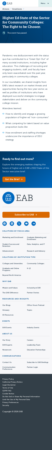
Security (5, 405)
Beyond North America (11, 275)
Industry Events (33, 327)
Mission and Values (10, 288)
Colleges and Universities (12, 263)
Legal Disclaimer (9, 385)
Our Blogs (6, 305)
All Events (5, 9)
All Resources (8, 315)
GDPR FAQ (6, 391)
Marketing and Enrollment (12, 237)
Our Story (6, 340)
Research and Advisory (36, 251)
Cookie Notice (8, 394)
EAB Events (6, 327)
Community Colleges (35, 263)
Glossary (5, 310)
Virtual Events (17, 9)
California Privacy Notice (12, 382)
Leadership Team (33, 345)
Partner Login (32, 367)
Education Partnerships (36, 350)
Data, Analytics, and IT (36, 244)
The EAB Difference (10, 293)
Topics (29, 310)
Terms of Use (7, 388)
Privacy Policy (8, 379)
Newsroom (6, 350)
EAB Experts (7, 345)
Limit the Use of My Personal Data (16, 399)
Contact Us (6, 362)
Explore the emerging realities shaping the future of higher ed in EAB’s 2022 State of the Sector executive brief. (25, 168)
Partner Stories (33, 293)
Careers (30, 340)
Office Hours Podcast (36, 305)
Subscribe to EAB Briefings (37, 362)
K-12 (29, 268)
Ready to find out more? (18, 159)
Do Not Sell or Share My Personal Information (21, 397)
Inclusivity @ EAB (34, 288)
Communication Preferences (8, 368)
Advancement (8, 251)
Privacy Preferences (10, 402)
